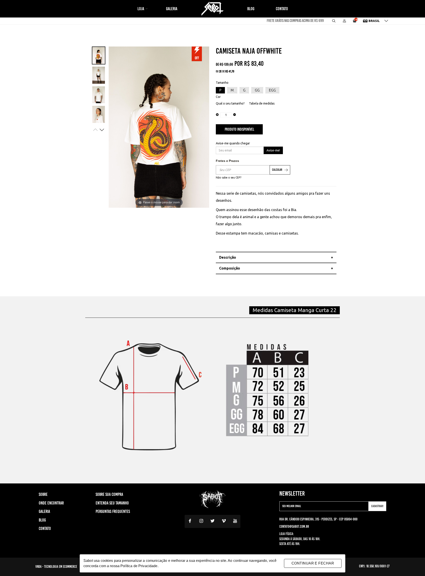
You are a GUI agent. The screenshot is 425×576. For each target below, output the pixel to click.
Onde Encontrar (51, 503)
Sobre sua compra (109, 494)
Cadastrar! (377, 506)
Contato (282, 8)
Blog (250, 8)
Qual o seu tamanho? (230, 103)
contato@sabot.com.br (294, 526)
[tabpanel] (98, 55)
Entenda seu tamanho (112, 503)
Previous (95, 130)
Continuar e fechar (313, 563)
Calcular (277, 170)
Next (102, 130)
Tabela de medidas (262, 103)
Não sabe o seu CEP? (228, 177)
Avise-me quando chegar (233, 143)
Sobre (43, 494)
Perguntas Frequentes (113, 511)
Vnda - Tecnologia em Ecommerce (56, 566)
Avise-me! (273, 150)
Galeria (171, 8)
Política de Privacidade (138, 566)
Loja (141, 8)
